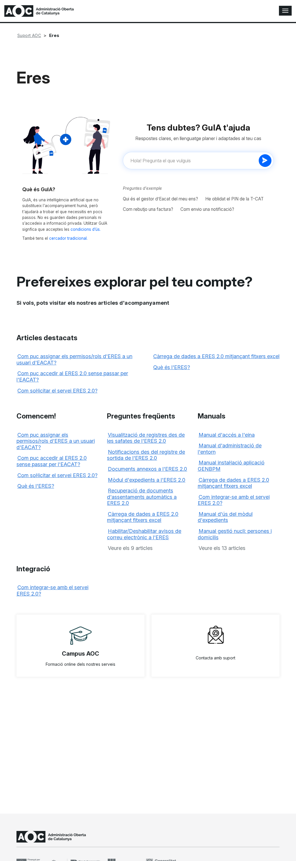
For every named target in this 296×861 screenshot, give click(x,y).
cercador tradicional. (68, 238)
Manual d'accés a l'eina (227, 435)
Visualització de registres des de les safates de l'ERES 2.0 (146, 438)
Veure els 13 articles (222, 548)
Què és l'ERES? (171, 367)
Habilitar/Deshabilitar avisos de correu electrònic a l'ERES (144, 534)
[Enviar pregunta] (265, 160)
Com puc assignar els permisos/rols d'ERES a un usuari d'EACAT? (55, 441)
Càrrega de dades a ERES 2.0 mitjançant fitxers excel (216, 356)
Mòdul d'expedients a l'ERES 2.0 (146, 480)
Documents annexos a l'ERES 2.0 (147, 469)
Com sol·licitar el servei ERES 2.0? (57, 391)
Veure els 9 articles (130, 548)
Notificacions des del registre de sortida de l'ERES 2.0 (146, 455)
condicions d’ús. (86, 229)
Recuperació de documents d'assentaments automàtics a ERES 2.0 (142, 497)
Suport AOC (29, 35)
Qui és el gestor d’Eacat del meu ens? (160, 199)
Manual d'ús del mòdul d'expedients (225, 517)
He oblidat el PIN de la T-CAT (234, 199)
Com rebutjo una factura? (148, 209)
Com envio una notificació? (207, 209)
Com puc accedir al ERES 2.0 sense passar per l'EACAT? (51, 461)
